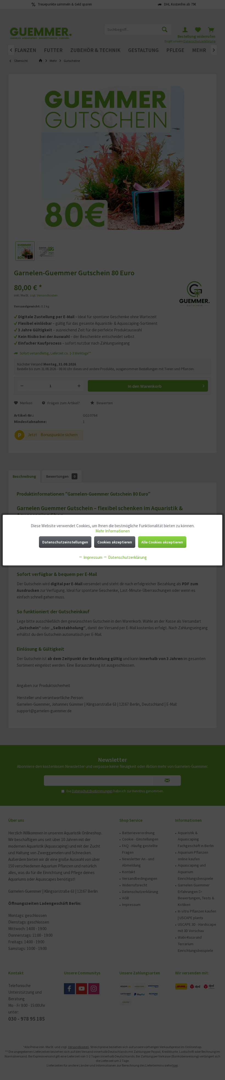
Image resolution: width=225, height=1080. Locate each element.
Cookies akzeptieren (114, 542)
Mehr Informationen (112, 531)
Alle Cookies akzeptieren (162, 542)
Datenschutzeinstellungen (65, 542)
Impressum (92, 557)
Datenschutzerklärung (127, 557)
